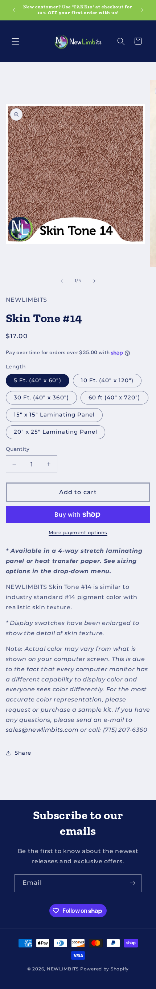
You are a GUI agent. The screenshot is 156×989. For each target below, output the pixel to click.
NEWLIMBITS (63, 969)
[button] (15, 41)
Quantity (17, 449)
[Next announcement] (142, 10)
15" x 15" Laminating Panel (54, 414)
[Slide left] (62, 281)
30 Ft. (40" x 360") (41, 397)
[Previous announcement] (14, 10)
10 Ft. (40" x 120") (107, 380)
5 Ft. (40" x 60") (37, 380)
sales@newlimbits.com (42, 729)
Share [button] (23, 753)
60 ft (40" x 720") (114, 397)
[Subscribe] (132, 883)
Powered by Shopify (104, 969)
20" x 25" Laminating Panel (55, 432)
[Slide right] (94, 281)
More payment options (78, 532)
